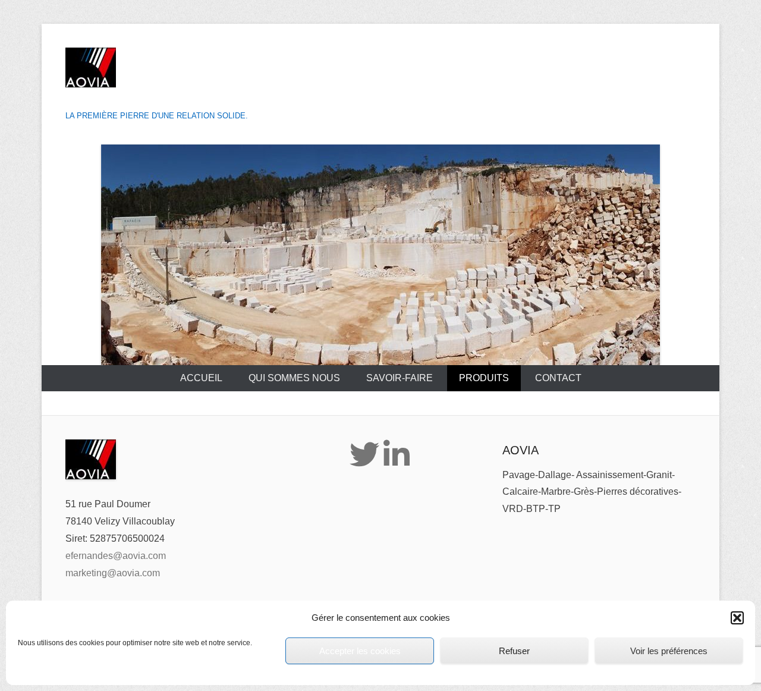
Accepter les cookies (360, 651)
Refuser (514, 651)
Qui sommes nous (294, 378)
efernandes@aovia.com (115, 556)
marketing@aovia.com (112, 573)
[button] (737, 618)
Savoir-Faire (399, 378)
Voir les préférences (668, 651)
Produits (484, 378)
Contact (558, 378)
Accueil (201, 378)
